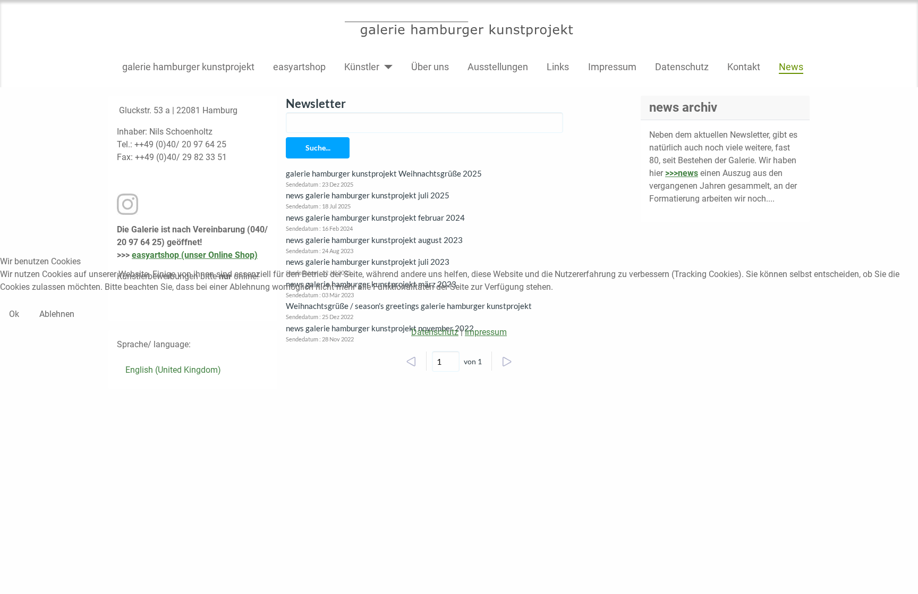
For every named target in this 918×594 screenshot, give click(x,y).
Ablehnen (56, 314)
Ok (14, 314)
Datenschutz (434, 332)
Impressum (486, 332)
